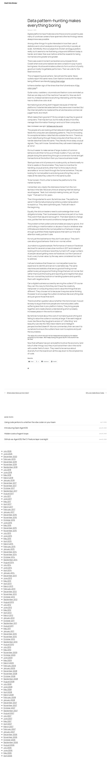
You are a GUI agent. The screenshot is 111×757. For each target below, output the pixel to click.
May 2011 (7, 628)
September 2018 (10, 467)
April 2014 (7, 570)
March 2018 (8, 477)
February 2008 (9, 697)
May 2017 (7, 501)
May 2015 (7, 538)
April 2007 (7, 724)
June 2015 (7, 536)
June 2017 (7, 499)
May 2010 (7, 649)
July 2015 (7, 533)
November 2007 (10, 705)
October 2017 (9, 488)
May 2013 (7, 581)
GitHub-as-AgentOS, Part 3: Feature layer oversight (26, 439)
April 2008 (7, 692)
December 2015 (10, 528)
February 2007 (9, 729)
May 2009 (7, 660)
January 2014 (9, 573)
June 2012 (7, 607)
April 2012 (7, 612)
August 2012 (8, 602)
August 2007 (8, 713)
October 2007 (9, 708)
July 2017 (7, 496)
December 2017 (10, 483)
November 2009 (10, 652)
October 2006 (9, 739)
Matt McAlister (10, 3)
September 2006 (10, 742)
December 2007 (10, 702)
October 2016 (9, 520)
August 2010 (8, 644)
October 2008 (9, 676)
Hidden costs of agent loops (16, 434)
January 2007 (9, 732)
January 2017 (8, 512)
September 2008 (10, 679)
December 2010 (10, 634)
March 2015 (8, 544)
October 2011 (8, 620)
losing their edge (57, 81)
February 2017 (9, 509)
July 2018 (7, 469)
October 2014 (9, 557)
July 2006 (7, 747)
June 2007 (7, 718)
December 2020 (10, 456)
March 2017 (8, 507)
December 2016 (10, 514)
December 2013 (10, 575)
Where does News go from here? (18, 393)
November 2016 (10, 517)
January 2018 (8, 480)
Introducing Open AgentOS (16, 428)
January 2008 (9, 700)
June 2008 (7, 687)
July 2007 (7, 716)
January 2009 (9, 668)
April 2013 (7, 583)
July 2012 (7, 604)
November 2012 (10, 594)
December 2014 (10, 552)
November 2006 (10, 737)
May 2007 (7, 721)
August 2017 (8, 493)
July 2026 (7, 451)
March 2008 (8, 694)
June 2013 (7, 578)
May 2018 (7, 475)
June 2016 (7, 522)
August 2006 (8, 745)
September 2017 (10, 491)
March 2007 (8, 726)
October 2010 (9, 639)
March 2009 (8, 663)
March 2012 (8, 615)
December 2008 (10, 671)
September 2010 (10, 642)
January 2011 (8, 631)
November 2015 (10, 530)
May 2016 (7, 525)
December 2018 (10, 462)
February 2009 (9, 665)
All (28, 368)
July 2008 (7, 684)
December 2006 (10, 734)
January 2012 (8, 618)
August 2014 (8, 562)
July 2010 (7, 647)
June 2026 (7, 454)
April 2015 (7, 541)
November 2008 (10, 673)
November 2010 (10, 636)
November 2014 (10, 554)
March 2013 (8, 586)
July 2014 (7, 565)
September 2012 (10, 599)
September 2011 (10, 623)
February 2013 (9, 589)
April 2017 (7, 504)
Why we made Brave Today (95, 393)
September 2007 (10, 710)
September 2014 (10, 559)
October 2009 (9, 655)
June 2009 (7, 657)
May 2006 (7, 753)
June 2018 (7, 472)
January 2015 (9, 549)
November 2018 (10, 464)
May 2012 (7, 610)
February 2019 (9, 459)
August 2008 (8, 681)
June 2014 (7, 567)
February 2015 (9, 546)
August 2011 (8, 626)
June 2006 (7, 750)
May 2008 (7, 689)
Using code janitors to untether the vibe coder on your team (30, 422)
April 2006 (7, 755)
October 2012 (9, 597)
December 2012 (10, 591)
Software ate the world (55, 126)
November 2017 (10, 485)
